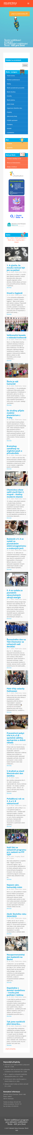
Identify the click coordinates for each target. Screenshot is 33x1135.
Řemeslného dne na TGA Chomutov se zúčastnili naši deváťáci (16, 643)
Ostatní (16, 242)
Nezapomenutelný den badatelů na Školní (16, 957)
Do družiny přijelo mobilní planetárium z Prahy (15, 414)
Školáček (9, 143)
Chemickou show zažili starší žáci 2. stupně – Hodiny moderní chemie (15, 493)
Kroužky (9, 96)
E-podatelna (10, 132)
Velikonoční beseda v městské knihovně (16, 336)
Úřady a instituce (12, 167)
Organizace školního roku (14, 108)
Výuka (12, 238)
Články (9, 84)
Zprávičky (9, 147)
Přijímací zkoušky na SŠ (14, 158)
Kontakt (9, 128)
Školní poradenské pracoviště (15, 88)
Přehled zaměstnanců (13, 80)
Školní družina (11, 92)
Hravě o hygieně (14, 293)
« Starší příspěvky (10, 1049)
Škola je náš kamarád (12, 382)
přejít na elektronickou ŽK (19, 14)
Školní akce (11, 240)
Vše (8, 238)
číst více (9, 287)
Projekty (9, 112)
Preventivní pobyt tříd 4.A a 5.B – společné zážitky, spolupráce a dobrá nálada (16, 738)
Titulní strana (11, 76)
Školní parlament (20, 238)
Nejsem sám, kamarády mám (14, 885)
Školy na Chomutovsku (13, 163)
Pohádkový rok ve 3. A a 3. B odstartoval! (15, 801)
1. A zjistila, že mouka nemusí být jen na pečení (16, 267)
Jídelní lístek (10, 104)
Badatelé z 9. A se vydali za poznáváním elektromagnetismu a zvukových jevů (16, 543)
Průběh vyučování (12, 120)
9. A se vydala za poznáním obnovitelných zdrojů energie (15, 594)
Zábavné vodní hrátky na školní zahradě (16, 1084)
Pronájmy (9, 124)
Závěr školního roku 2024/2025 (16, 915)
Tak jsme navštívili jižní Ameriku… (16, 1022)
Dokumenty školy (12, 116)
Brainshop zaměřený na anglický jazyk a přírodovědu (14, 449)
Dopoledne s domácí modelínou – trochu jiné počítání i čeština (16, 991)
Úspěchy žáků (20, 240)
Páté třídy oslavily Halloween (15, 689)
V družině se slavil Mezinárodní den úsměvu (15, 773)
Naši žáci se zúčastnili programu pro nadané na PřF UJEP (16, 851)
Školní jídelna (11, 100)
